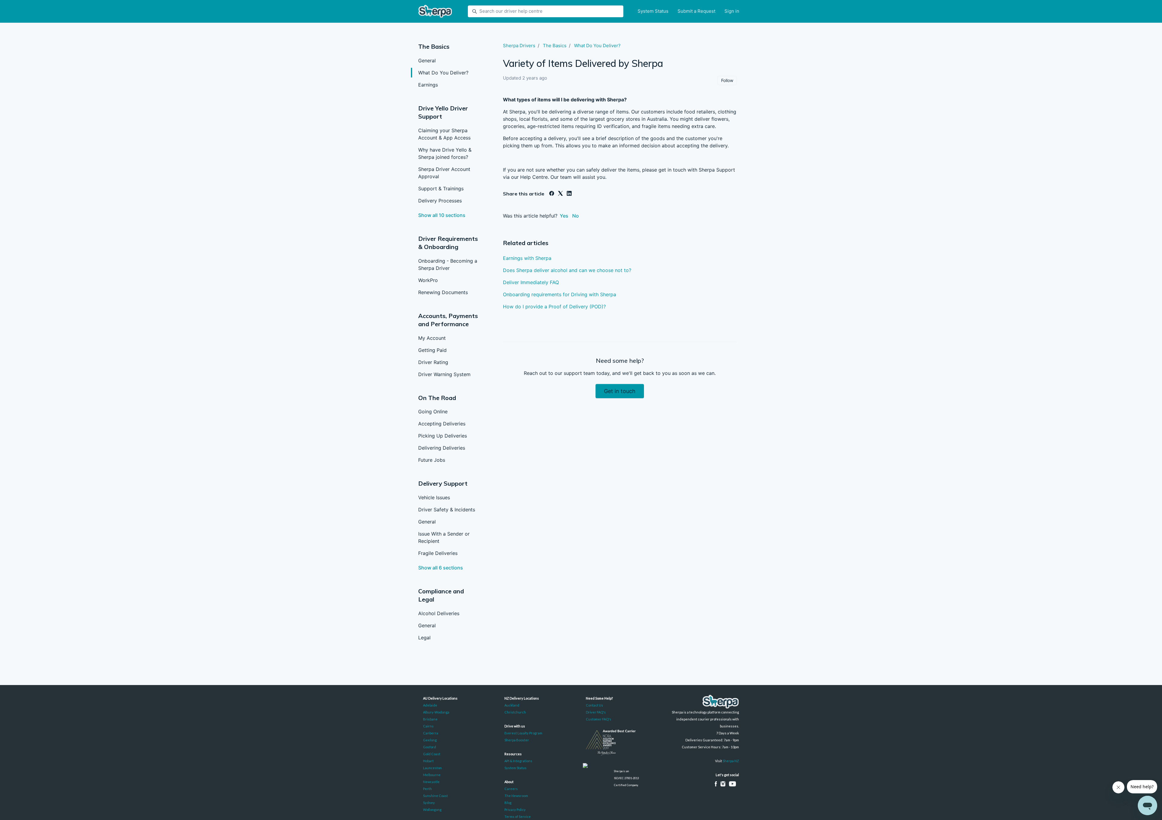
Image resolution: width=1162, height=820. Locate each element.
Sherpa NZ (731, 761)
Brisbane (430, 719)
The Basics (433, 46)
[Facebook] (551, 194)
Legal (424, 638)
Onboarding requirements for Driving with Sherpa (559, 294)
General (427, 60)
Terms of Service (517, 816)
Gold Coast (431, 754)
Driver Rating (433, 362)
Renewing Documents (443, 292)
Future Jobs (431, 460)
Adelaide (430, 705)
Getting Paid (432, 350)
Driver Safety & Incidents (446, 510)
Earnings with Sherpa (527, 258)
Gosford (429, 747)
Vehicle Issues (434, 497)
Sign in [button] (731, 11)
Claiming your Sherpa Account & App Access (444, 134)
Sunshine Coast (435, 796)
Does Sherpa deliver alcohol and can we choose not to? (567, 270)
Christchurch (515, 712)
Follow (727, 80)
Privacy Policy (515, 810)
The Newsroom (516, 796)
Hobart (428, 761)
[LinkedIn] (569, 194)
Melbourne (432, 775)
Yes (564, 216)
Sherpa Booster (516, 740)
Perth (427, 789)
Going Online (433, 411)
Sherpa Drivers (519, 45)
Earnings (428, 85)
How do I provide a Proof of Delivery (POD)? (554, 306)
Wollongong (432, 810)
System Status (653, 11)
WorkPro (428, 280)
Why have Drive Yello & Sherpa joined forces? (444, 153)
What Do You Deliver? (443, 73)
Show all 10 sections (441, 215)
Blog (507, 803)
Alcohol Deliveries (438, 613)
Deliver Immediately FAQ (531, 282)
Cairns (428, 726)
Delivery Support (443, 483)
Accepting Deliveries (441, 424)
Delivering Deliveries (441, 448)
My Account (432, 338)
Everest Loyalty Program (523, 733)
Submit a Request (696, 11)
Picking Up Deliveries (442, 436)
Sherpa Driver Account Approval (444, 172)
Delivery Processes (440, 201)
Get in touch (619, 391)
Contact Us (594, 705)
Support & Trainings (441, 188)
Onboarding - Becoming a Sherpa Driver (447, 264)
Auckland (511, 705)
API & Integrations (518, 761)
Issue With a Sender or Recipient (444, 537)
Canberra (430, 733)
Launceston (432, 768)
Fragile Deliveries (438, 553)
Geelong (430, 740)
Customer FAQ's (598, 719)
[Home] (435, 11)
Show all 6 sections (440, 568)
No (575, 216)
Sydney (429, 803)
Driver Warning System (444, 374)
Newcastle (431, 782)
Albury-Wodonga (436, 712)
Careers (511, 789)
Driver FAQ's (596, 712)
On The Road (437, 398)
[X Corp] (560, 194)
